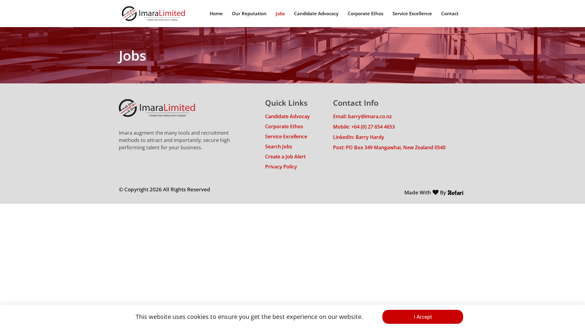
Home (216, 13)
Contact (450, 13)
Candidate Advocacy (316, 13)
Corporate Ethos (365, 13)
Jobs (280, 13)
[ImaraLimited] (153, 13)
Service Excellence (412, 13)
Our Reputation (249, 13)
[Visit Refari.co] (455, 192)
